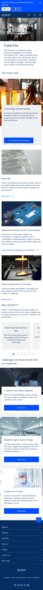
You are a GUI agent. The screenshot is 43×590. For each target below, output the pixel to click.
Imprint (14, 577)
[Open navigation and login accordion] (34, 15)
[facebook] (15, 585)
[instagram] (18, 585)
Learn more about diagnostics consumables (18, 250)
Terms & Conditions (34, 577)
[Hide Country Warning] (40, 3)
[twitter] (25, 585)
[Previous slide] (9, 354)
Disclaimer (7, 577)
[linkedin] (21, 585)
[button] (21, 527)
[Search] (29, 15)
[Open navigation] (40, 15)
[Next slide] (33, 354)
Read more (6, 196)
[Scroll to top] (38, 520)
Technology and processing (18, 140)
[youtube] (28, 585)
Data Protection (21, 577)
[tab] (13, 354)
